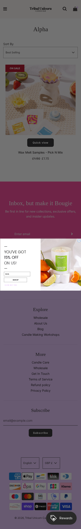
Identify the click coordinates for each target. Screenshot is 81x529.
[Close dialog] (79, 240)
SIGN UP (15, 280)
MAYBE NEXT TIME (11, 285)
